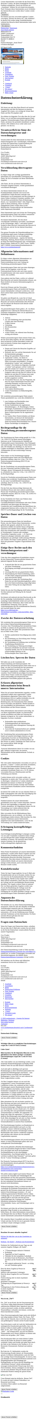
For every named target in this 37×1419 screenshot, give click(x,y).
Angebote (8, 72)
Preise (7, 71)
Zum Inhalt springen (7, 30)
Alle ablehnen (6, 26)
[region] (18, 30)
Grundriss (8, 85)
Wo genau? (8, 89)
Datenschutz (5, 28)
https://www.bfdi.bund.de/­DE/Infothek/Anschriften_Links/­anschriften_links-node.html (17, 612)
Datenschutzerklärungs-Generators (12, 957)
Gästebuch (8, 83)
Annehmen (5, 14)
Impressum (13, 28)
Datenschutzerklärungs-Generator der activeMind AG (18, 951)
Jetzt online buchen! (7, 1022)
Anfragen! (4, 1024)
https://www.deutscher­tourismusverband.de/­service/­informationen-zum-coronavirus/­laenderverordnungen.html (18, 1168)
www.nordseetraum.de (8, 1027)
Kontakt (7, 80)
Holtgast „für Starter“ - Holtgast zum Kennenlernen (17, 1242)
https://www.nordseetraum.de (10, 247)
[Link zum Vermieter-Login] (7, 1391)
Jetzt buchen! (9, 78)
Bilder (7, 69)
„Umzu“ (7, 87)
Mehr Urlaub (9, 93)
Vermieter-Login (10, 1013)
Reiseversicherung (11, 91)
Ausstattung (9, 74)
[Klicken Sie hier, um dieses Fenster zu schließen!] (1, 1393)
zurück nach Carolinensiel (24, 1027)
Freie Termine (9, 76)
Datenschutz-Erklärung (12, 989)
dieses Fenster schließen (9, 1037)
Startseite (8, 67)
